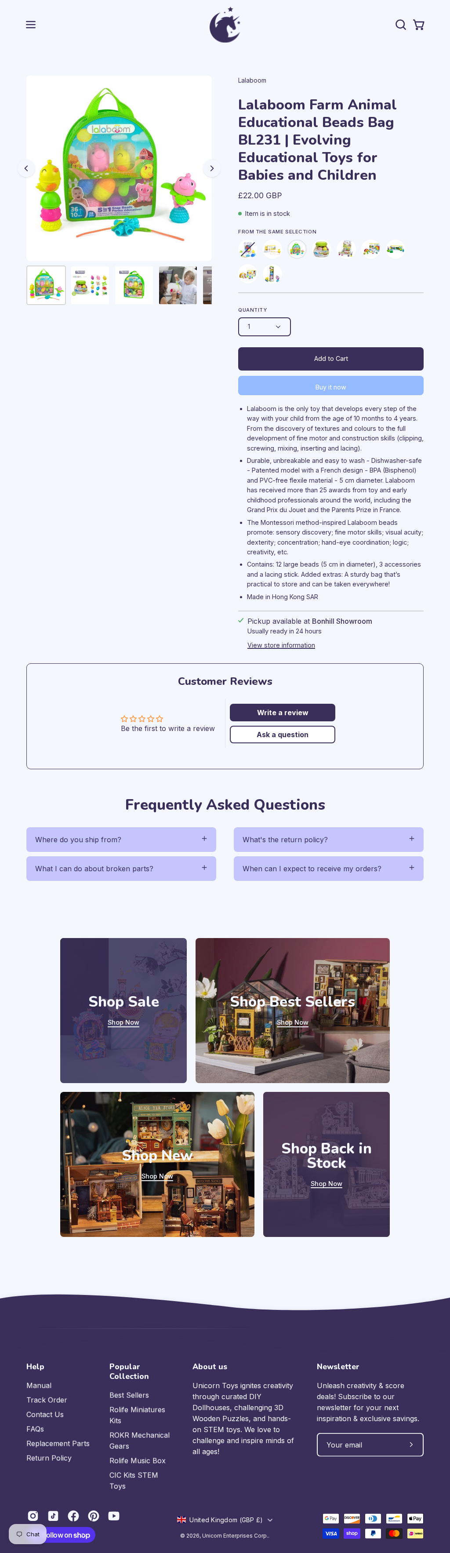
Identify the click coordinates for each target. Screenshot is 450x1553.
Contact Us (45, 1414)
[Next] (212, 168)
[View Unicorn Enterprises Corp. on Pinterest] (93, 1516)
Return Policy (49, 1458)
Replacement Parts (58, 1443)
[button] (400, 24)
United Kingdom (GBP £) (226, 1519)
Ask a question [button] (282, 734)
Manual (38, 1385)
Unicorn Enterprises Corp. (235, 1535)
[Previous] (26, 168)
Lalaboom (252, 80)
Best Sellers (129, 1395)
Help (35, 1366)
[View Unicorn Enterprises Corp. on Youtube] (113, 1516)
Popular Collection (129, 1371)
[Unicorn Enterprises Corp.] (225, 25)
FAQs (35, 1429)
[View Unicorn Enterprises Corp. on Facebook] (73, 1516)
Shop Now (123, 1022)
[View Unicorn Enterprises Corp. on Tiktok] (53, 1516)
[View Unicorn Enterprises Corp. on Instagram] (33, 1516)
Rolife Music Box (137, 1460)
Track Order (46, 1400)
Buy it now (331, 387)
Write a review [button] (282, 712)
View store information (281, 645)
